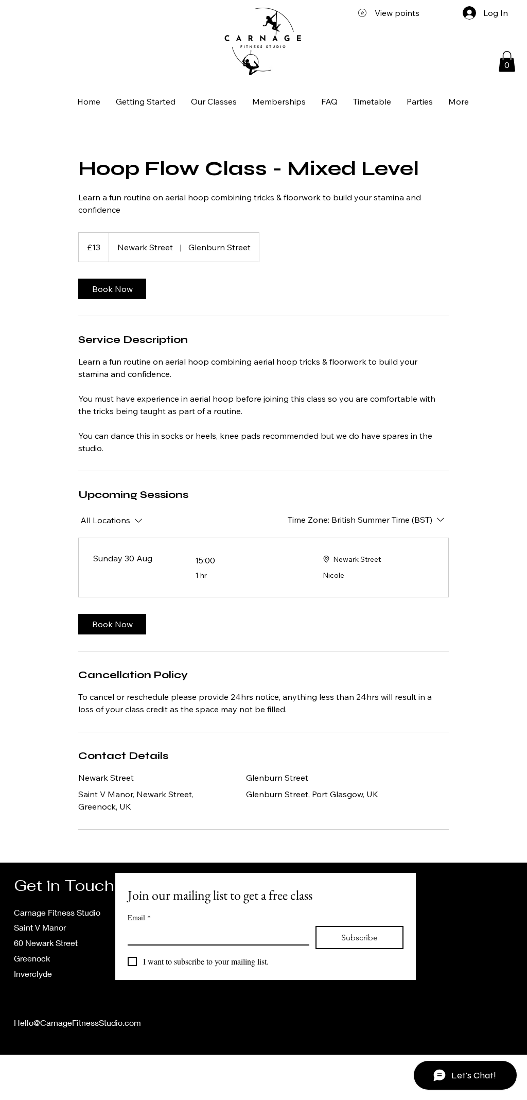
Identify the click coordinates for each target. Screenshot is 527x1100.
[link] (112, 289)
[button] (507, 61)
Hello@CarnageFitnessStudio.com (77, 1022)
